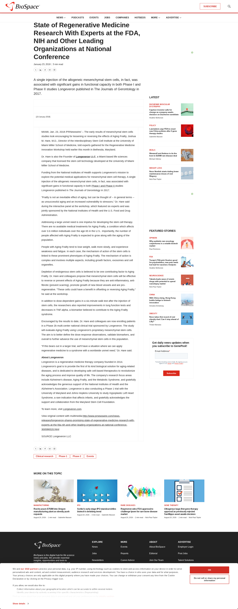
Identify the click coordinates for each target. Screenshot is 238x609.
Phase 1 (63, 456)
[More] (65, 18)
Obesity (153, 313)
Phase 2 (77, 456)
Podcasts (77, 17)
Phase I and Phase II (103, 185)
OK (209, 570)
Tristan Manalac (155, 325)
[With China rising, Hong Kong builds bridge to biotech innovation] (187, 300)
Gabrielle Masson (156, 137)
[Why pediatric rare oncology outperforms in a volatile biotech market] (187, 243)
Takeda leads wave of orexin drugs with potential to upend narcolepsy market (162, 281)
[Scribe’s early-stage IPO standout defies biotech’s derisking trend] (97, 490)
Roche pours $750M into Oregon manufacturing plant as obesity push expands (52, 511)
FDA (151, 257)
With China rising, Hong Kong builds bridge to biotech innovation (162, 300)
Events (94, 17)
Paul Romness (154, 249)
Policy (152, 125)
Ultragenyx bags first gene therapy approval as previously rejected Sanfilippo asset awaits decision (181, 511)
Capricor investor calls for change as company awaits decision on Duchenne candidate (163, 112)
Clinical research (44, 456)
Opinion (153, 238)
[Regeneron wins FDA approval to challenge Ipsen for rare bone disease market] (141, 490)
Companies (122, 17)
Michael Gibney (155, 159)
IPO (78, 505)
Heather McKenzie (156, 118)
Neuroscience (156, 276)
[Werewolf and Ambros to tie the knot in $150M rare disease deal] (187, 155)
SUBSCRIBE (210, 6)
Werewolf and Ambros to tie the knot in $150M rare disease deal (163, 154)
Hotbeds (140, 17)
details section (106, 596)
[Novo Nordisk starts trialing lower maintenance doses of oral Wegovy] (187, 173)
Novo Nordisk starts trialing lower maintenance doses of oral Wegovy (163, 173)
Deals (152, 150)
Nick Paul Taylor (155, 179)
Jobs (107, 17)
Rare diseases (128, 505)
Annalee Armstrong (156, 306)
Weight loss (155, 168)
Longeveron (83, 156)
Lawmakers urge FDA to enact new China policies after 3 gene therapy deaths (163, 131)
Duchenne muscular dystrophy (159, 105)
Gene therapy (171, 505)
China (152, 295)
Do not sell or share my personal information (209, 579)
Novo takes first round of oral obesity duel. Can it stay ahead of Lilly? (164, 319)
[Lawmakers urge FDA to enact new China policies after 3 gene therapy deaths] (187, 130)
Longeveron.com (72, 409)
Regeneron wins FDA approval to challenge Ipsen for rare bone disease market (139, 511)
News (59, 17)
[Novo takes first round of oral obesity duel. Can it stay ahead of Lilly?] (187, 318)
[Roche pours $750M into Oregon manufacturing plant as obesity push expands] (54, 490)
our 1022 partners (30, 569)
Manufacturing (41, 505)
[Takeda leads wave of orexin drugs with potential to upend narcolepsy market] (187, 281)
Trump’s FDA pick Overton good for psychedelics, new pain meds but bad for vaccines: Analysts (163, 262)
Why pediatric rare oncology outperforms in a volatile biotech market (163, 243)
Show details (19, 603)
